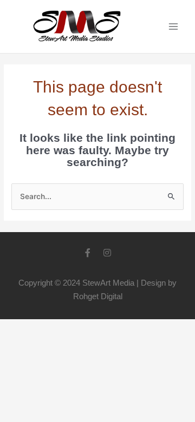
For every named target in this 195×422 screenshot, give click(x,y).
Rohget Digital (97, 296)
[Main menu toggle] (173, 27)
